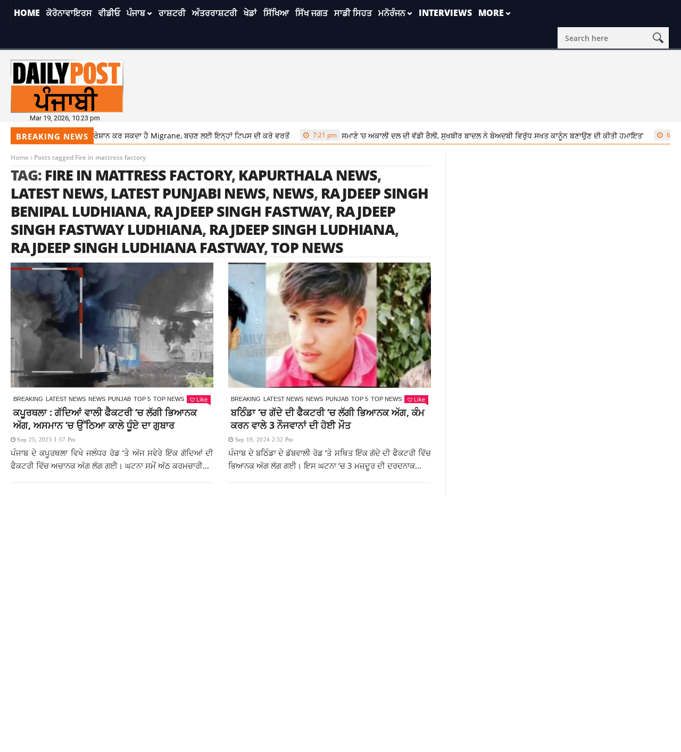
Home (27, 13)
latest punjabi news (188, 193)
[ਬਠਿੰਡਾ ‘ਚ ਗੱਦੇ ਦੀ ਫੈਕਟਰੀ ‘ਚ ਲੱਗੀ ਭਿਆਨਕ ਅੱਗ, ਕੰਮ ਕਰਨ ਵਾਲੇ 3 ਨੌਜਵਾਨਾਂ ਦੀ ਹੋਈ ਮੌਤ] (329, 325)
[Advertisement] (340, 570)
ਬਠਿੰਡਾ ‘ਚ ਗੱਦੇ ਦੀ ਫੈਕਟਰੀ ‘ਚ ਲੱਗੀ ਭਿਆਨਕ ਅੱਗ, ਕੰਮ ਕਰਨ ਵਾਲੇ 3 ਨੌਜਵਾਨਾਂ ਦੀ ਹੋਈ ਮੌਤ (328, 418)
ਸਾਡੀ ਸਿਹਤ (353, 13)
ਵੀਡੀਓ (109, 13)
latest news (57, 193)
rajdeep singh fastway (241, 211)
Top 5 (142, 399)
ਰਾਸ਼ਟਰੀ (172, 13)
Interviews (445, 13)
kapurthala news (307, 175)
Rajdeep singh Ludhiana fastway (137, 247)
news (293, 193)
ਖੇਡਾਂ (250, 13)
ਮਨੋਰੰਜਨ (391, 13)
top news (307, 247)
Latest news (66, 399)
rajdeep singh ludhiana (302, 229)
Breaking (28, 399)
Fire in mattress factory (138, 175)
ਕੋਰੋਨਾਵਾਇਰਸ (69, 13)
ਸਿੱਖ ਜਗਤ (311, 13)
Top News (168, 399)
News (96, 399)
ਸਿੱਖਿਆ (276, 13)
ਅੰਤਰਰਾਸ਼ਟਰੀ (214, 13)
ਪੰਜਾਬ (136, 13)
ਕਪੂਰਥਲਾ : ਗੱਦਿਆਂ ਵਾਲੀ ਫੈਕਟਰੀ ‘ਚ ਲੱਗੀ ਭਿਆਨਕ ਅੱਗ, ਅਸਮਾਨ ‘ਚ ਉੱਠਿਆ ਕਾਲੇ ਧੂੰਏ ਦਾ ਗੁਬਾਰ (105, 418)
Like (201, 399)
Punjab (119, 399)
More (491, 13)
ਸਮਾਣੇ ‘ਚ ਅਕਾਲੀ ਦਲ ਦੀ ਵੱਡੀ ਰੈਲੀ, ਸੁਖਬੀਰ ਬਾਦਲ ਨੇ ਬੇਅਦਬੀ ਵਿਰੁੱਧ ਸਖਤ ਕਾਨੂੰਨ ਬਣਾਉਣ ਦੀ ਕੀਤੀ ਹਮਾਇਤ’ (467, 135)
